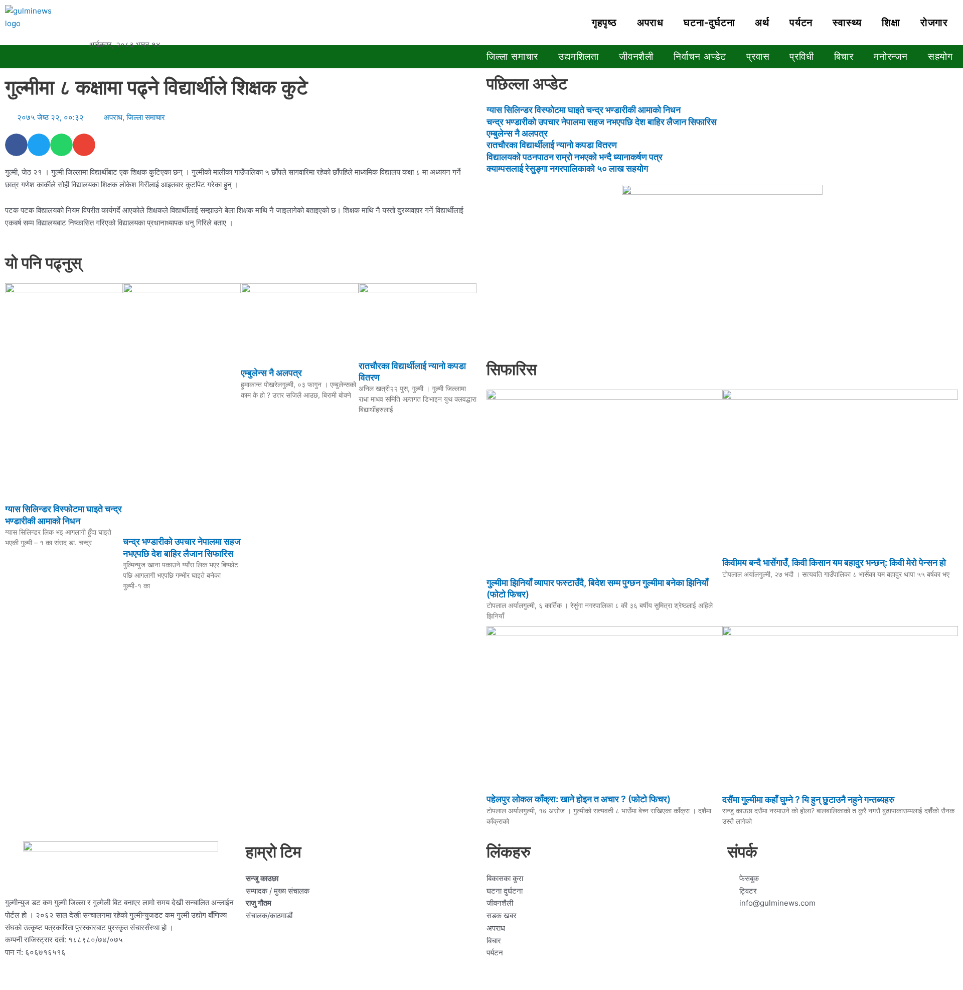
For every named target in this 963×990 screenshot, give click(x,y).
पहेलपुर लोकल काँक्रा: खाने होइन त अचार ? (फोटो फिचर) (579, 799)
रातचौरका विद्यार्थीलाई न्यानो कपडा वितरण (552, 145)
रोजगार (934, 23)
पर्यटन (801, 23)
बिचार (844, 56)
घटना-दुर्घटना (709, 23)
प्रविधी (801, 56)
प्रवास (757, 56)
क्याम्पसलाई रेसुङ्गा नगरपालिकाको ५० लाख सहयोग (567, 168)
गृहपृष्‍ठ (604, 23)
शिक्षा (891, 23)
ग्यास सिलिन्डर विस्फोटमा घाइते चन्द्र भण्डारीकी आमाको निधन (584, 109)
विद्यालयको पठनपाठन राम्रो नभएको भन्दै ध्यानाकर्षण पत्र (575, 157)
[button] (16, 145)
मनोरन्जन (891, 56)
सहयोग (940, 56)
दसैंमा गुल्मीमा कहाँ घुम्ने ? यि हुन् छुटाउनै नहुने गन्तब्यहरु (808, 799)
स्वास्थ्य (847, 23)
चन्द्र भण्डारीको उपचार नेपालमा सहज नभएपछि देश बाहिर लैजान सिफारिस (602, 121)
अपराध (650, 23)
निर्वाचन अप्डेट (700, 56)
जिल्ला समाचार (512, 56)
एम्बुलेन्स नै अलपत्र (271, 372)
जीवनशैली (636, 56)
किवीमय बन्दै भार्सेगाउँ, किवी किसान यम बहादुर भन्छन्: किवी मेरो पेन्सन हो (834, 562)
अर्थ (762, 23)
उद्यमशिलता (578, 56)
